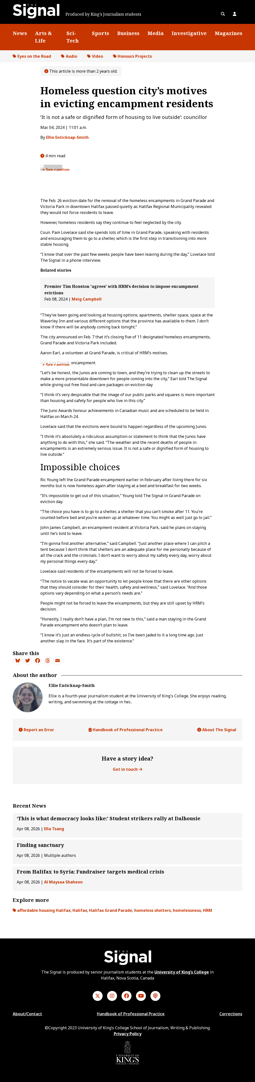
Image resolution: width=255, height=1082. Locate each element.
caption (61, 169)
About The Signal (218, 729)
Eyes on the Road (34, 56)
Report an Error (38, 729)
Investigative (189, 33)
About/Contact (27, 1014)
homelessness (187, 910)
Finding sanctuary (40, 845)
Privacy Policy (127, 1033)
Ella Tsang (54, 828)
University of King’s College (181, 972)
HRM (207, 910)
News (20, 33)
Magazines (228, 33)
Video (97, 56)
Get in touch (126, 769)
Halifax (79, 910)
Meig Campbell (87, 299)
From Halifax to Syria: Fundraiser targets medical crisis (90, 871)
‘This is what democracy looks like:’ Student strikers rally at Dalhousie (108, 818)
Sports (100, 33)
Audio (71, 56)
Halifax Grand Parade (110, 910)
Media (155, 33)
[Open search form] (223, 14)
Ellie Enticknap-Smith (67, 137)
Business (128, 33)
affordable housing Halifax (43, 910)
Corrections (230, 1014)
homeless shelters (152, 910)
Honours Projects (135, 56)
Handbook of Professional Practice (127, 729)
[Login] (234, 14)
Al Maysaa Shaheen (63, 882)
